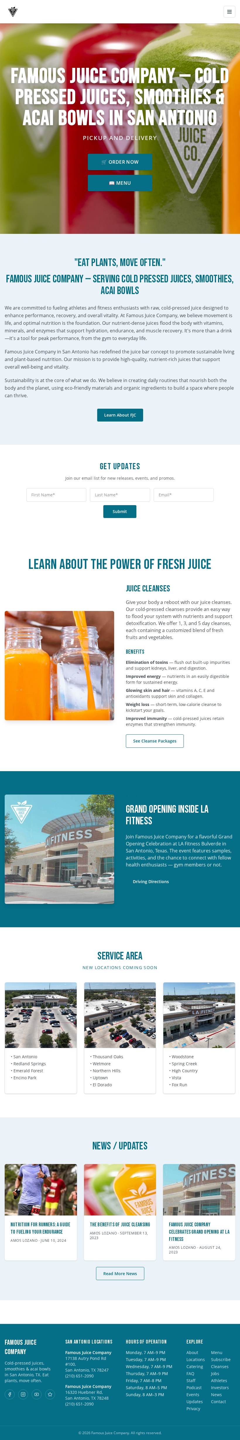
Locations (195, 1359)
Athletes (219, 1380)
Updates (194, 1401)
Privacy (193, 1408)
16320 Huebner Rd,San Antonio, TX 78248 (87, 1395)
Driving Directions (151, 881)
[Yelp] (50, 1394)
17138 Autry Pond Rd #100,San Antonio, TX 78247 (87, 1364)
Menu (216, 1352)
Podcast (194, 1387)
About (192, 1352)
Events (192, 1394)
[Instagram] (23, 1394)
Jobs (215, 1373)
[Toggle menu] (229, 12)
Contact (218, 1401)
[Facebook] (10, 1394)
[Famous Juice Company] (13, 12)
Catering (194, 1366)
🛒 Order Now (119, 162)
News (216, 1394)
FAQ (190, 1373)
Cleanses (220, 1366)
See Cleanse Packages (154, 741)
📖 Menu (120, 183)
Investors (220, 1387)
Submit (120, 511)
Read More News (120, 1273)
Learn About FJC (120, 415)
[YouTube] (37, 1394)
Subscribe (221, 1359)
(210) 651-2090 (79, 1376)
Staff (191, 1380)
